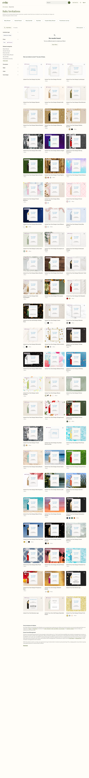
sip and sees (61, 628)
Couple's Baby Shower (50, 20)
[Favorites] (80, 2)
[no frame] (46, 323)
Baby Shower (7, 20)
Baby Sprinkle (29, 20)
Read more (25, 645)
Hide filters (8, 27)
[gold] (69, 129)
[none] (67, 129)
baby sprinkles (54, 628)
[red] (67, 298)
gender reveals (70, 628)
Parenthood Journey (64, 20)
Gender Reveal (18, 20)
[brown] (50, 395)
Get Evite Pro (75, 2)
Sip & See (38, 20)
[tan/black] (48, 395)
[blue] (69, 201)
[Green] (24, 251)
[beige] (69, 421)
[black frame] (48, 323)
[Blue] (48, 203)
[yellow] (67, 615)
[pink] (48, 177)
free (30, 628)
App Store (71, 638)
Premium (35, 628)
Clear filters (54, 44)
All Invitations (5, 6)
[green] (46, 395)
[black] (72, 129)
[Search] (69, 2)
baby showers (47, 628)
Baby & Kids (11, 6)
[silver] (50, 177)
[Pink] (46, 203)
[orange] (74, 518)
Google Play (78, 638)
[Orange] (26, 251)
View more (5, 60)
